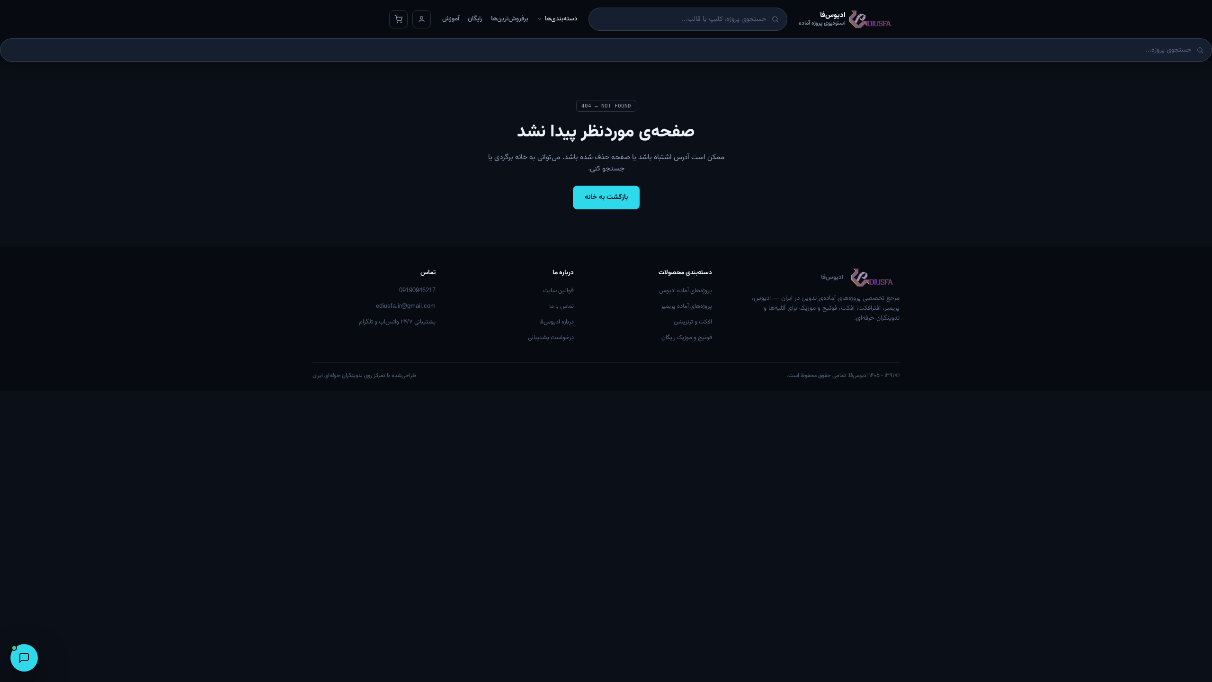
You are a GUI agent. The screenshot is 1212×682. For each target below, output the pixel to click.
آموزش (450, 19)
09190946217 (417, 291)
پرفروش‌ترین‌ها (509, 19)
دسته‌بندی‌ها (561, 19)
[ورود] (421, 19)
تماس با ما (561, 306)
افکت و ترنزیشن (693, 322)
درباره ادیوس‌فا (556, 322)
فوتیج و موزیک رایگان (686, 337)
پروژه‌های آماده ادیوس (685, 291)
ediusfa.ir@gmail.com (406, 306)
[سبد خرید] (398, 19)
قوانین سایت (558, 291)
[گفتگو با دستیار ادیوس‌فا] (24, 658)
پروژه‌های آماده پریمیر (686, 306)
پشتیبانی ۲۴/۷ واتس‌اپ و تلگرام (397, 322)
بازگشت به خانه (606, 197)
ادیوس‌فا (832, 277)
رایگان (475, 19)
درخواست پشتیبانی (551, 337)
